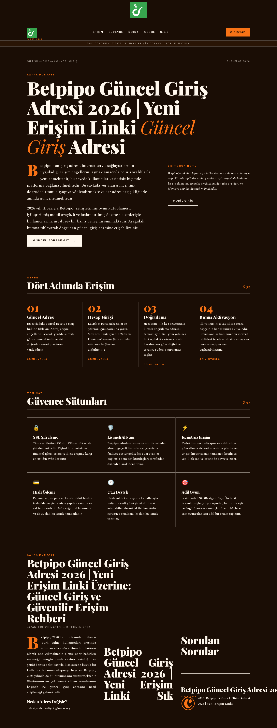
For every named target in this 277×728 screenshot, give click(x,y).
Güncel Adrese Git (51, 240)
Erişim (98, 32)
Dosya (133, 32)
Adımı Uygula (37, 359)
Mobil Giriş (183, 200)
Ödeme (149, 32)
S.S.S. (165, 32)
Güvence (115, 32)
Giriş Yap (238, 32)
